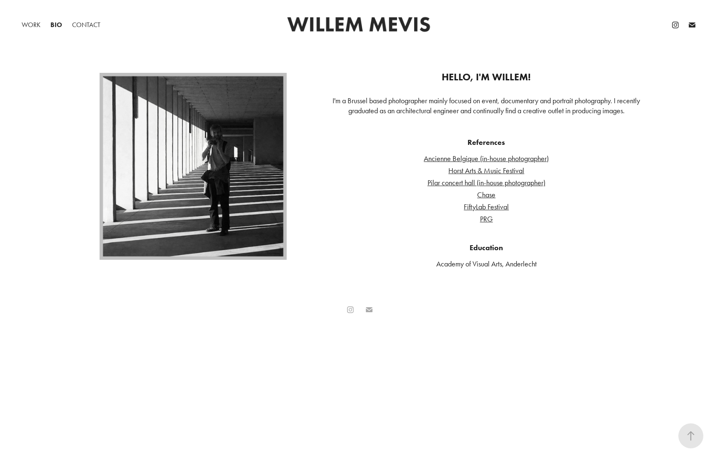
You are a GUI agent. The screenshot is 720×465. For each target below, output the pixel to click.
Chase (486, 194)
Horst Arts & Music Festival (486, 170)
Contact (86, 25)
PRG (486, 219)
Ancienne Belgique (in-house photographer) (486, 158)
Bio (56, 25)
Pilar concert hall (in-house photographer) (486, 182)
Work (31, 25)
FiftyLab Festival (486, 206)
